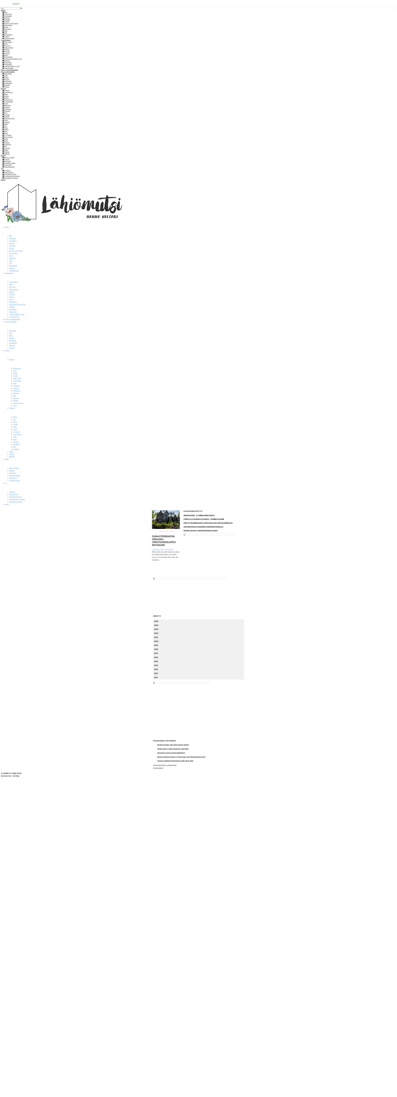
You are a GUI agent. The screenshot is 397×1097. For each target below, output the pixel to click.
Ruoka (7, 459)
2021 (156, 637)
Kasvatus (7, 51)
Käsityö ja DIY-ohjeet (11, 23)
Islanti (6, 133)
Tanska (6, 129)
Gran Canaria (8, 137)
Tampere (7, 107)
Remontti (7, 85)
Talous (6, 27)
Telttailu (6, 152)
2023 (156, 629)
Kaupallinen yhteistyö (11, 178)
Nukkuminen (8, 57)
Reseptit (6, 159)
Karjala (6, 98)
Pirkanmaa (7, 105)
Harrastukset (8, 25)
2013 (156, 669)
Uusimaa (7, 115)
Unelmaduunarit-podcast (12, 176)
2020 (156, 641)
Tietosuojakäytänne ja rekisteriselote (164, 765)
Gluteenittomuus (9, 167)
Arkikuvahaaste (9, 38)
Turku (6, 120)
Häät (5, 33)
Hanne (7, 504)
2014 (156, 665)
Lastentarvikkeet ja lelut (11, 66)
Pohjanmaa (7, 109)
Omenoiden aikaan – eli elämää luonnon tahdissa (199, 515)
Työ (6, 483)
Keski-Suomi (8, 100)
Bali (5, 146)
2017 (156, 653)
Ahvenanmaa (8, 92)
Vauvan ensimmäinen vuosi (13, 59)
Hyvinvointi (8, 14)
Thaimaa (7, 143)
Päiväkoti (7, 61)
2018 (156, 649)
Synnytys (7, 53)
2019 (156, 645)
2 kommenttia (168, 549)
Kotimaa (7, 90)
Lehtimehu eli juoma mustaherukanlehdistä (171, 753)
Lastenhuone (8, 83)
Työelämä (7, 170)
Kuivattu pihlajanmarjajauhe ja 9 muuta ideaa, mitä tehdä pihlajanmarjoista (208, 523)
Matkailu (7, 154)
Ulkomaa (7, 122)
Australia (7, 148)
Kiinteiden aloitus (9, 163)
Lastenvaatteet (8, 68)
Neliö (6, 75)
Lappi (6, 103)
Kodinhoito (7, 81)
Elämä (7, 227)
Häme (6, 94)
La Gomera (7, 135)
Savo (5, 113)
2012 (156, 673)
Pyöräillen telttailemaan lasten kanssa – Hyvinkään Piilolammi (204, 519)
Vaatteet (6, 36)
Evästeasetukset (158, 768)
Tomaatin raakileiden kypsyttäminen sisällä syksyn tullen (175, 761)
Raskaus (6, 49)
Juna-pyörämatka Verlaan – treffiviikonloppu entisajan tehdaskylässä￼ (164, 542)
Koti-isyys (7, 46)
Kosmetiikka (8, 34)
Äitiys (6, 44)
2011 (156, 677)
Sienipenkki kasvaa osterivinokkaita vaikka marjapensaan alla (203, 527)
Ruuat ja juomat (9, 157)
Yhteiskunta (8, 16)
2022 (156, 633)
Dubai (6, 139)
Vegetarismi (8, 165)
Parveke (6, 79)
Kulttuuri (7, 18)
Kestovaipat (8, 62)
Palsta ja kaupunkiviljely (12, 319)
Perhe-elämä (8, 42)
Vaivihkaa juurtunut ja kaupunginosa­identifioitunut (201, 531)
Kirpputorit (7, 29)
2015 (156, 661)
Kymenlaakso (8, 102)
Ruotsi (6, 124)
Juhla (5, 31)
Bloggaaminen (8, 172)
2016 (156, 657)
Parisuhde (7, 20)
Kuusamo (7, 111)
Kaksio (6, 77)
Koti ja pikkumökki (11, 322)
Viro (5, 126)
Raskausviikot (8, 48)
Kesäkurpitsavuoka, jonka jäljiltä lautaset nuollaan (173, 744)
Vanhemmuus (9, 273)
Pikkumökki (8, 74)
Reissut (7, 350)
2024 (156, 625)
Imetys (6, 55)
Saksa (6, 128)
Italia (5, 131)
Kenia (6, 141)
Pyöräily (6, 21)
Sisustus (6, 87)
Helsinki (6, 116)
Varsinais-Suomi (9, 118)
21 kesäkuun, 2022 (158, 549)
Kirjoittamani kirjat (10, 174)
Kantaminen (8, 64)
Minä (5, 12)
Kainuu (6, 96)
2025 (156, 621)
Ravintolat (7, 161)
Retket (6, 150)
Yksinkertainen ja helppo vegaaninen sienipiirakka (172, 749)
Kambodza (7, 144)
